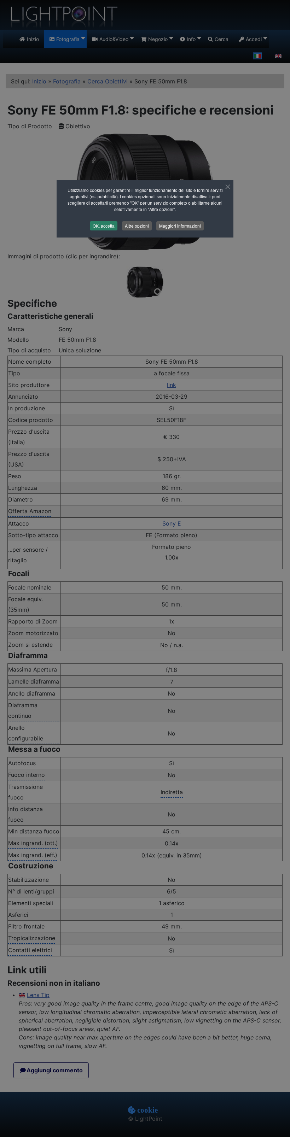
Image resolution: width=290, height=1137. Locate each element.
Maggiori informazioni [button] (180, 226)
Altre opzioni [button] (137, 226)
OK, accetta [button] (104, 226)
